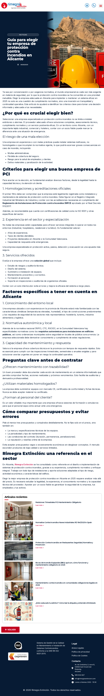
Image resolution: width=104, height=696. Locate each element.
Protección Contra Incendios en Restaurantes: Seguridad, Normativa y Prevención (64, 543)
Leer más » (40, 505)
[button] (101, 6)
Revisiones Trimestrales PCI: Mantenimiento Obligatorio (58, 502)
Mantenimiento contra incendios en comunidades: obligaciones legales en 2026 (66, 584)
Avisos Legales (78, 648)
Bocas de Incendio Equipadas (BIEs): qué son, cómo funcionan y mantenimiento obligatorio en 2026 (62, 564)
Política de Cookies (79, 655)
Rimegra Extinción (40, 690)
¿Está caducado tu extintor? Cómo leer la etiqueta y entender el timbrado (66, 603)
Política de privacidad (81, 652)
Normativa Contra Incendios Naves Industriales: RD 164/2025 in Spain (64, 522)
